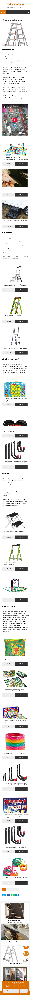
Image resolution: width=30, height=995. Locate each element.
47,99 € (8, 163)
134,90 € (9, 352)
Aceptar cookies (11, 990)
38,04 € (9, 226)
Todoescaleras (15, 4)
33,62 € (8, 404)
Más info (21, 163)
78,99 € (8, 599)
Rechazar (24, 990)
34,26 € (9, 435)
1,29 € (8, 194)
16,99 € (8, 757)
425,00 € (9, 289)
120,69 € (9, 537)
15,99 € (8, 883)
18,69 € (8, 851)
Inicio (3, 12)
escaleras (16, 889)
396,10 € (9, 321)
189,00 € (9, 568)
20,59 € (8, 789)
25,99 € (8, 467)
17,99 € (8, 726)
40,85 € (9, 820)
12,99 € (8, 694)
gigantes (9, 889)
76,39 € (8, 663)
